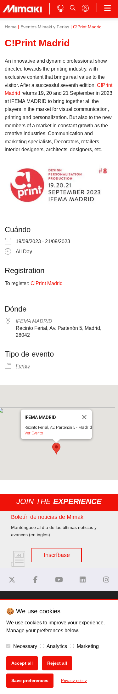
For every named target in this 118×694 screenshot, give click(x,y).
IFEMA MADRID (34, 321)
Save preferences (29, 680)
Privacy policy (74, 680)
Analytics (56, 646)
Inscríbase (57, 555)
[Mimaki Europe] (11, 580)
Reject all (57, 663)
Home (11, 27)
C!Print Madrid (47, 283)
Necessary (24, 646)
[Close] (84, 417)
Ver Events (34, 433)
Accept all (22, 663)
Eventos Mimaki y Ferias (44, 27)
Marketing (87, 646)
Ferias (23, 366)
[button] (56, 449)
